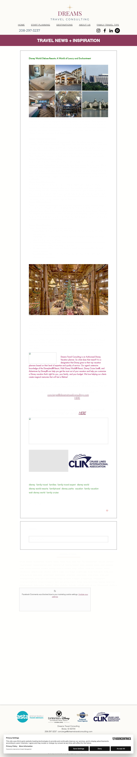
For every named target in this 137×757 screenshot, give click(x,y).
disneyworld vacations (46, 582)
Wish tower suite (58, 565)
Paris (79, 562)
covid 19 (55, 572)
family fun (102, 582)
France (62, 562)
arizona (96, 565)
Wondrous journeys (72, 565)
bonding (52, 568)
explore (73, 582)
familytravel (54, 488)
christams (47, 572)
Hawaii (68, 562)
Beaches (29, 562)
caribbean (99, 568)
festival (56, 585)
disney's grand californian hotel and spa (48, 578)
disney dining (37, 575)
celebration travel (37, 572)
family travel (42, 484)
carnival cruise (25, 572)
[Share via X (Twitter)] (35, 504)
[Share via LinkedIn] (40, 504)
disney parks (68, 488)
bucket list (60, 568)
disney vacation (93, 575)
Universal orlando (26, 565)
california (81, 568)
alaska (82, 565)
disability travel (81, 572)
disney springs (82, 575)
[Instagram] (98, 30)
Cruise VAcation (39, 562)
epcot (57, 582)
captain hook (89, 568)
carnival (106, 568)
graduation (64, 585)
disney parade (60, 575)
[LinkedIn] (111, 30)
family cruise (53, 492)
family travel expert (67, 484)
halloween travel (102, 585)
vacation (79, 488)
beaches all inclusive (32, 568)
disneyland (76, 578)
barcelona (109, 565)
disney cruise (108, 572)
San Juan (102, 562)
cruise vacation (70, 572)
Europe (56, 562)
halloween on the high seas (86, 585)
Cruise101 (48, 562)
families (52, 484)
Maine (74, 562)
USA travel (109, 562)
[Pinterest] (117, 30)
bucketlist (68, 568)
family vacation (91, 488)
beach (22, 568)
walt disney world (37, 492)
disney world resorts (38, 488)
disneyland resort (99, 578)
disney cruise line (26, 575)
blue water (44, 568)
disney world (83, 484)
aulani (103, 565)
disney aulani (98, 572)
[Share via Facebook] (30, 504)
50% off (22, 562)
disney (32, 484)
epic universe (64, 582)
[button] (65, 25)
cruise (61, 572)
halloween (72, 585)
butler (75, 568)
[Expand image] (42, 78)
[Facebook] (104, 30)
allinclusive (89, 565)
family (85, 582)
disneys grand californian (28, 582)
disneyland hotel (86, 578)
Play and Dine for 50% (89, 562)
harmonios (113, 585)
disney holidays (48, 575)
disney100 (67, 578)
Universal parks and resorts (42, 565)
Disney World (33, 497)
